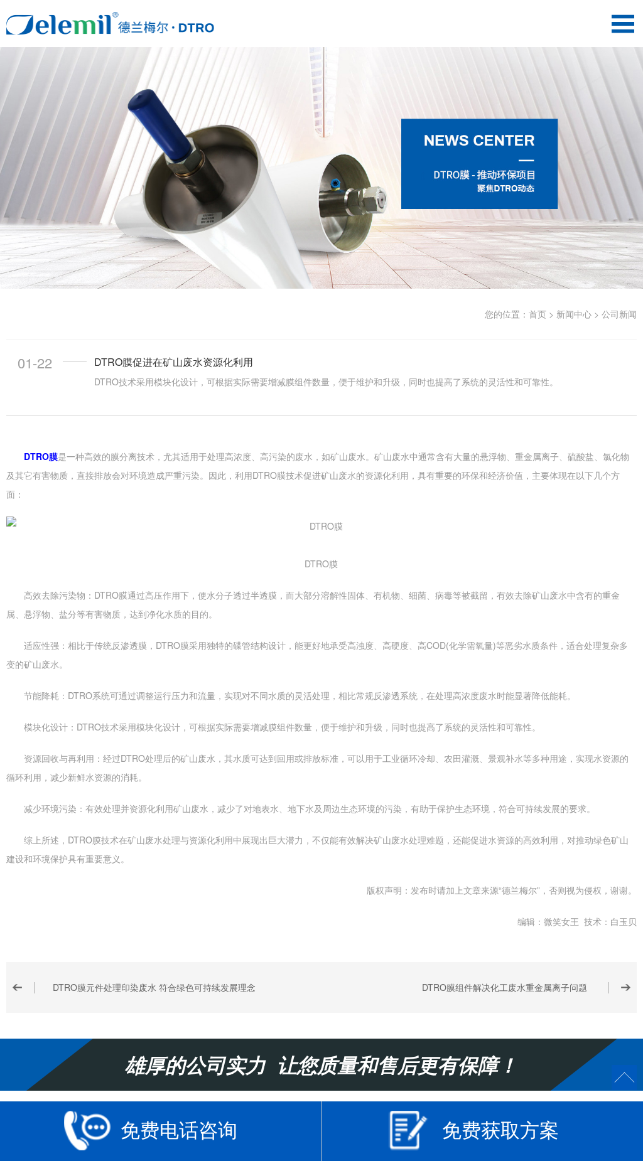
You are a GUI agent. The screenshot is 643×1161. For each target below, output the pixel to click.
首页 (537, 314)
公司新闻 (619, 314)
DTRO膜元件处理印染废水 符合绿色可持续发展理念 (154, 987)
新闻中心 (574, 314)
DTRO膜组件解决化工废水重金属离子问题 (504, 987)
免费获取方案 (500, 1129)
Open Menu (622, 23)
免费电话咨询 (179, 1129)
